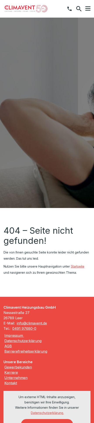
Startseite (77, 266)
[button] (88, 9)
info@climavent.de (32, 323)
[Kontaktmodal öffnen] (69, 9)
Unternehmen (16, 378)
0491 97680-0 (24, 328)
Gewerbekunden (18, 367)
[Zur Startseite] (26, 8)
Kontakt (10, 383)
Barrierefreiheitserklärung (25, 351)
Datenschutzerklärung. (47, 413)
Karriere (11, 372)
